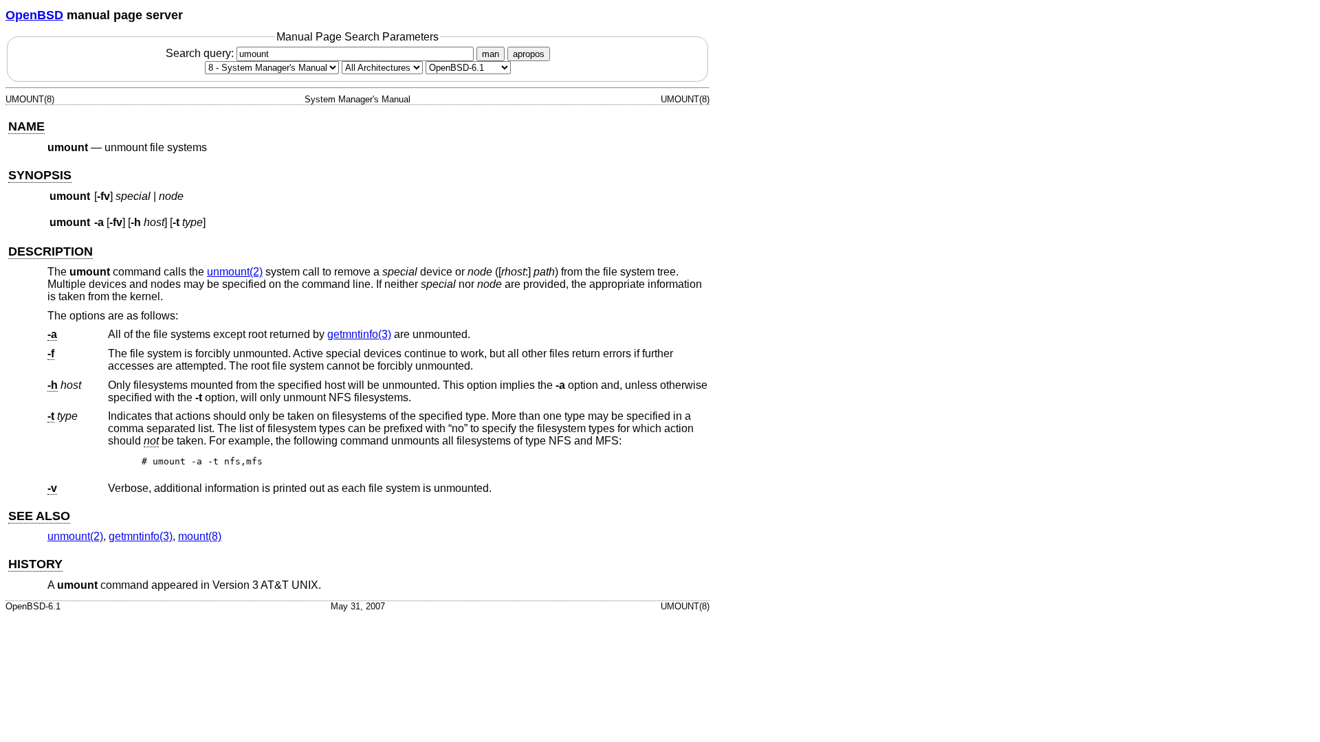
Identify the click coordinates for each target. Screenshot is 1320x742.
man (490, 54)
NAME (26, 126)
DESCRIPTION (50, 251)
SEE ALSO (39, 516)
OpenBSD (34, 15)
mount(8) (199, 536)
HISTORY (35, 564)
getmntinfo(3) (359, 334)
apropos (528, 54)
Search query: (201, 53)
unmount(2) (235, 272)
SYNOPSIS (40, 175)
